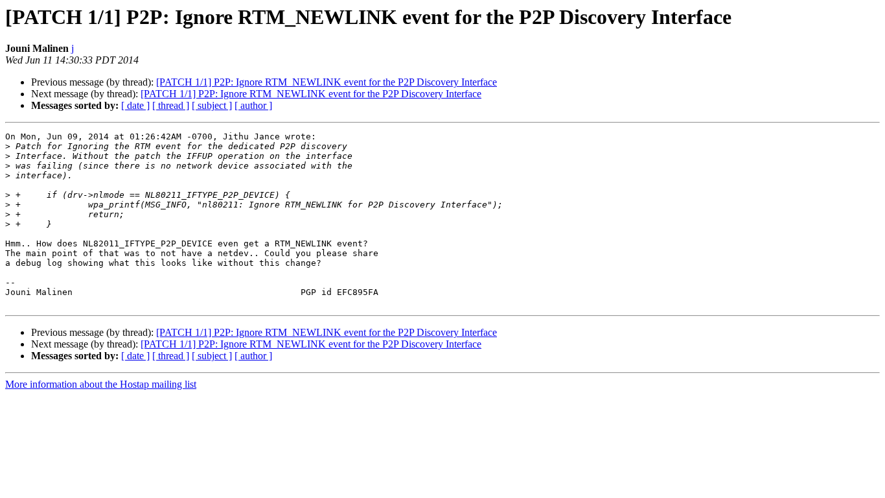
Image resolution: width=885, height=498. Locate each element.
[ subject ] (212, 105)
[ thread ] (170, 105)
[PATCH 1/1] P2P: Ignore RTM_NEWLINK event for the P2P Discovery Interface (326, 82)
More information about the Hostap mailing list (100, 384)
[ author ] (253, 105)
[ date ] (135, 105)
